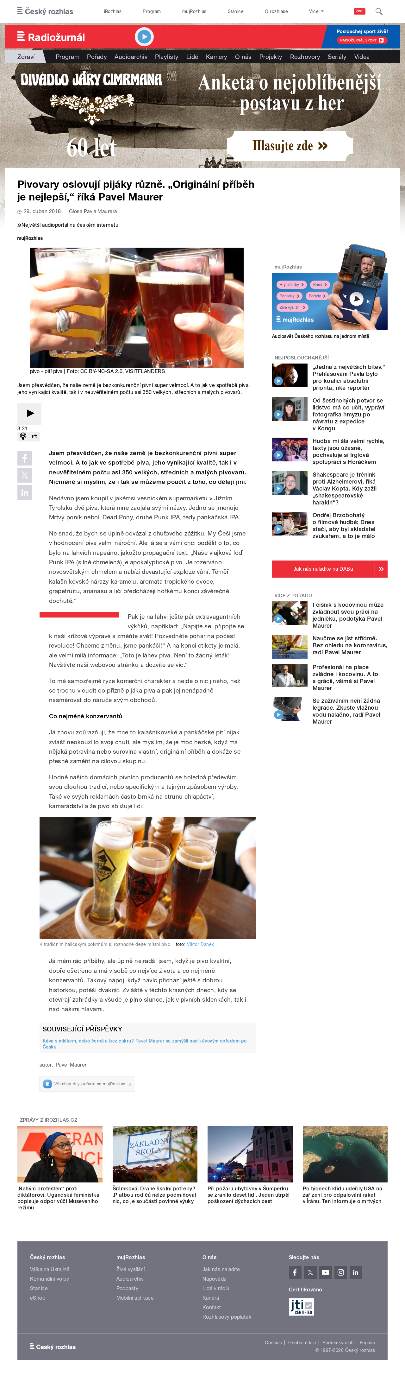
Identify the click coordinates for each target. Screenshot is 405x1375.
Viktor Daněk (200, 944)
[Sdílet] (34, 436)
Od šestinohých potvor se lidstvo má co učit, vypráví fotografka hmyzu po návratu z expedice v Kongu (348, 414)
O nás (243, 56)
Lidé (192, 56)
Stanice (236, 11)
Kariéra (210, 1298)
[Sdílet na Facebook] (24, 458)
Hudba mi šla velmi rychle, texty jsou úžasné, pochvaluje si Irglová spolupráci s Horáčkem (348, 451)
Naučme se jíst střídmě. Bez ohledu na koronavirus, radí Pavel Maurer (350, 645)
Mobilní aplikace (135, 1298)
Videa (362, 56)
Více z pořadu (293, 596)
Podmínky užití (337, 1342)
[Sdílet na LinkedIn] (24, 492)
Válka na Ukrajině (50, 1269)
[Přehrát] (29, 414)
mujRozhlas (194, 11)
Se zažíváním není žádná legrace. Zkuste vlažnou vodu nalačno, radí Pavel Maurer (346, 711)
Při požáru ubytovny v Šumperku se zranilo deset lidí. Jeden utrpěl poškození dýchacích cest (249, 1195)
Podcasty (127, 1288)
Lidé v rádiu (216, 1288)
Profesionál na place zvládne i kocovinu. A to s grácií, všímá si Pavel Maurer (345, 677)
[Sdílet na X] (24, 475)
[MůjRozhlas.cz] (30, 239)
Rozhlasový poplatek (226, 1317)
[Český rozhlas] (45, 11)
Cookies (273, 1342)
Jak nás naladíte (221, 1269)
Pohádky (287, 296)
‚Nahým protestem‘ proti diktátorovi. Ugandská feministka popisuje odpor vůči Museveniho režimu (58, 1198)
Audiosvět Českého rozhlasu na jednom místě (320, 336)
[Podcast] (23, 436)
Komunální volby (49, 1279)
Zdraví (26, 56)
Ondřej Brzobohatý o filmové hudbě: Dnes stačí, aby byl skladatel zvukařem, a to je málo (344, 525)
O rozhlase (276, 11)
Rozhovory (305, 56)
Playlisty (166, 56)
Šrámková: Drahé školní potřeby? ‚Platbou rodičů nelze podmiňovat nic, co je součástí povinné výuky (154, 1195)
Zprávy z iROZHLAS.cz (49, 1120)
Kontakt (211, 1307)
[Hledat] (379, 11)
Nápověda (214, 1279)
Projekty (271, 56)
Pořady (97, 56)
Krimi (317, 284)
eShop (37, 1298)
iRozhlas (113, 11)
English (367, 1342)
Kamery (216, 56)
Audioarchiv (131, 56)
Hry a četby (289, 284)
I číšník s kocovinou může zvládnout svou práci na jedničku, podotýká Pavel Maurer (348, 615)
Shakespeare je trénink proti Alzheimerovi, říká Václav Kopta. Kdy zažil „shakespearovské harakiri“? (345, 488)
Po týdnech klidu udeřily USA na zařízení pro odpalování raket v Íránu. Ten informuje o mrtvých (343, 1195)
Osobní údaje (302, 1342)
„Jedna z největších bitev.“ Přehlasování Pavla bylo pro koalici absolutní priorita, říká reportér (349, 377)
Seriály (337, 56)
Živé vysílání (290, 307)
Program (152, 11)
